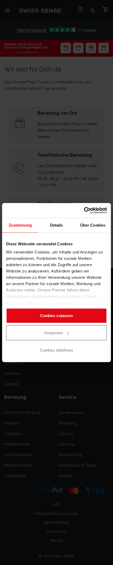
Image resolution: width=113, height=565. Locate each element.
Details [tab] (56, 225)
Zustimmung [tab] (20, 225)
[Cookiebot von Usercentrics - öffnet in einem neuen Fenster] (84, 210)
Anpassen (53, 333)
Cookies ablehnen (56, 350)
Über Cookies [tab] (92, 225)
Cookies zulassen (56, 315)
